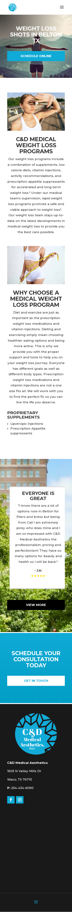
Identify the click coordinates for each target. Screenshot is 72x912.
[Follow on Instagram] (19, 800)
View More (36, 605)
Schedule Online (36, 56)
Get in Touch (36, 681)
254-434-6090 (22, 788)
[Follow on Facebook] (11, 800)
